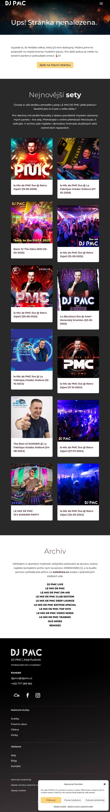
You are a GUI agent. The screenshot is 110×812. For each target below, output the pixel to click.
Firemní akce (19, 724)
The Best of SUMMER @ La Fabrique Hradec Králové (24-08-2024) (32, 447)
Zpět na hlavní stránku (55, 65)
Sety (13, 755)
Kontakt (16, 766)
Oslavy (15, 729)
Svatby (15, 718)
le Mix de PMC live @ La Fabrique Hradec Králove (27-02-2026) (78, 189)
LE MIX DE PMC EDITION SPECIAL (55, 604)
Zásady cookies (60, 806)
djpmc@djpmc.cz (21, 678)
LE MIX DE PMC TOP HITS (55, 608)
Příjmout (50, 800)
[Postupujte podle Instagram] (37, 695)
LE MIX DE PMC (55, 588)
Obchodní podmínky (21, 779)
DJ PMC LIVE (55, 584)
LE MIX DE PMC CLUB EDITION (55, 596)
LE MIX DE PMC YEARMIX (55, 617)
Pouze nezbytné (72, 800)
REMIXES (55, 625)
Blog (14, 760)
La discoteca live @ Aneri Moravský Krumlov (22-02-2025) (76, 320)
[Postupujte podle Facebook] (27, 695)
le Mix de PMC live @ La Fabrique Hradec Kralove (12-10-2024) (31, 380)
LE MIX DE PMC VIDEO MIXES (55, 613)
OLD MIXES (55, 621)
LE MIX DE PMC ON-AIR (55, 592)
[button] (104, 784)
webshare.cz (61, 572)
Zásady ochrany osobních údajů (80, 806)
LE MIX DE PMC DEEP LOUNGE (55, 600)
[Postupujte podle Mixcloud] (16, 695)
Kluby (14, 735)
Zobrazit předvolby (95, 800)
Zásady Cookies (18, 790)
